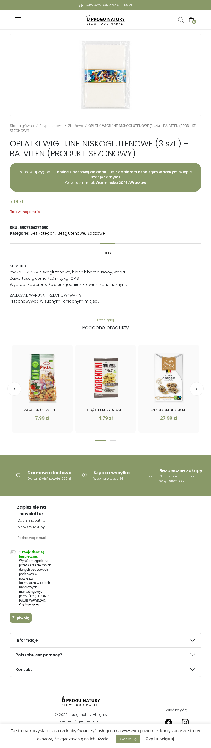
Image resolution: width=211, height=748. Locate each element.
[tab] (107, 250)
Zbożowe (75, 125)
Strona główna (22, 125)
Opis (107, 253)
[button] (100, 440)
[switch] (13, 552)
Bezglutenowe (51, 125)
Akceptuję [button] (128, 739)
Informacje (27, 640)
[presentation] (14, 389)
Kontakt (24, 669)
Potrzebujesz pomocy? (39, 655)
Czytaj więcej (159, 739)
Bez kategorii (42, 233)
